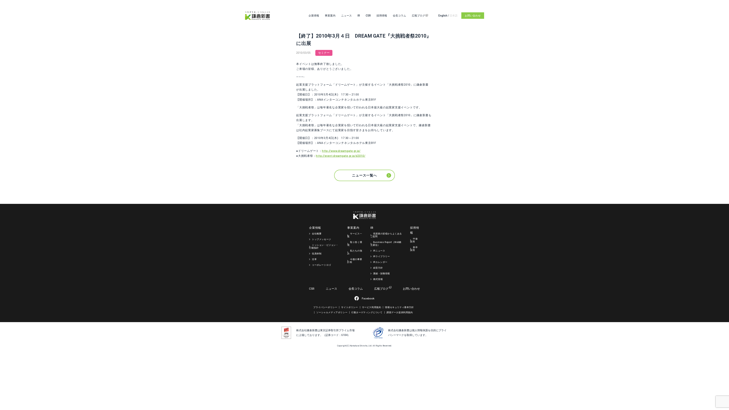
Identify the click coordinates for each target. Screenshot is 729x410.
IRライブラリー (381, 256)
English (442, 15)
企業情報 (313, 15)
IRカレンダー (380, 262)
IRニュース (379, 250)
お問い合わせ (473, 15)
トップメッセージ (321, 239)
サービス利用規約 (371, 307)
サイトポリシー (349, 307)
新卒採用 (414, 249)
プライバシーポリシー (325, 307)
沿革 (314, 259)
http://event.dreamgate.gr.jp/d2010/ (340, 156)
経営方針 (378, 267)
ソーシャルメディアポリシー (331, 312)
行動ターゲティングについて (367, 312)
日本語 (454, 15)
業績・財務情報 (381, 273)
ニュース (346, 15)
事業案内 (330, 15)
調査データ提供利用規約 (400, 312)
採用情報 (381, 15)
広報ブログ (419, 15)
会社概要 (316, 233)
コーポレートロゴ (321, 265)
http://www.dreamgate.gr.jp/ (341, 151)
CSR (368, 15)
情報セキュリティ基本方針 (399, 307)
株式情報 (378, 279)
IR (358, 15)
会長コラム (399, 15)
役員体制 (316, 253)
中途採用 (414, 240)
